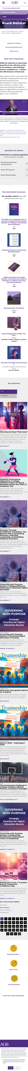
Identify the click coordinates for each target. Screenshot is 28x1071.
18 (13, 926)
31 (15, 934)
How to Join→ (14, 969)
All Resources (14, 51)
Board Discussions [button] (8, 170)
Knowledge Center (12, 31)
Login (4, 16)
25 (13, 930)
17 (9, 926)
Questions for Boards (14, 43)
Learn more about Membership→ (14, 995)
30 (12, 934)
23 (6, 930)
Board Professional (5, 910)
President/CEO (4, 912)
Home (3, 31)
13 (21, 922)
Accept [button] (10, 1068)
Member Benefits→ (13, 954)
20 (21, 926)
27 (21, 930)
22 (2, 930)
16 (6, 926)
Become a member (8, 12)
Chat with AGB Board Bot (12, 8)
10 (9, 922)
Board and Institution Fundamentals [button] (9, 163)
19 (17, 926)
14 (25, 922)
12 (17, 922)
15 (2, 926)
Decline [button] (17, 1068)
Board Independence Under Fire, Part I (14, 334)
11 (13, 922)
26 (17, 930)
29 (8, 934)
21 (25, 926)
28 (25, 930)
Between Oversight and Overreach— (14, 363)
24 (10, 930)
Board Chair (3, 905)
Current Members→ (14, 984)
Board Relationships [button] (8, 175)
